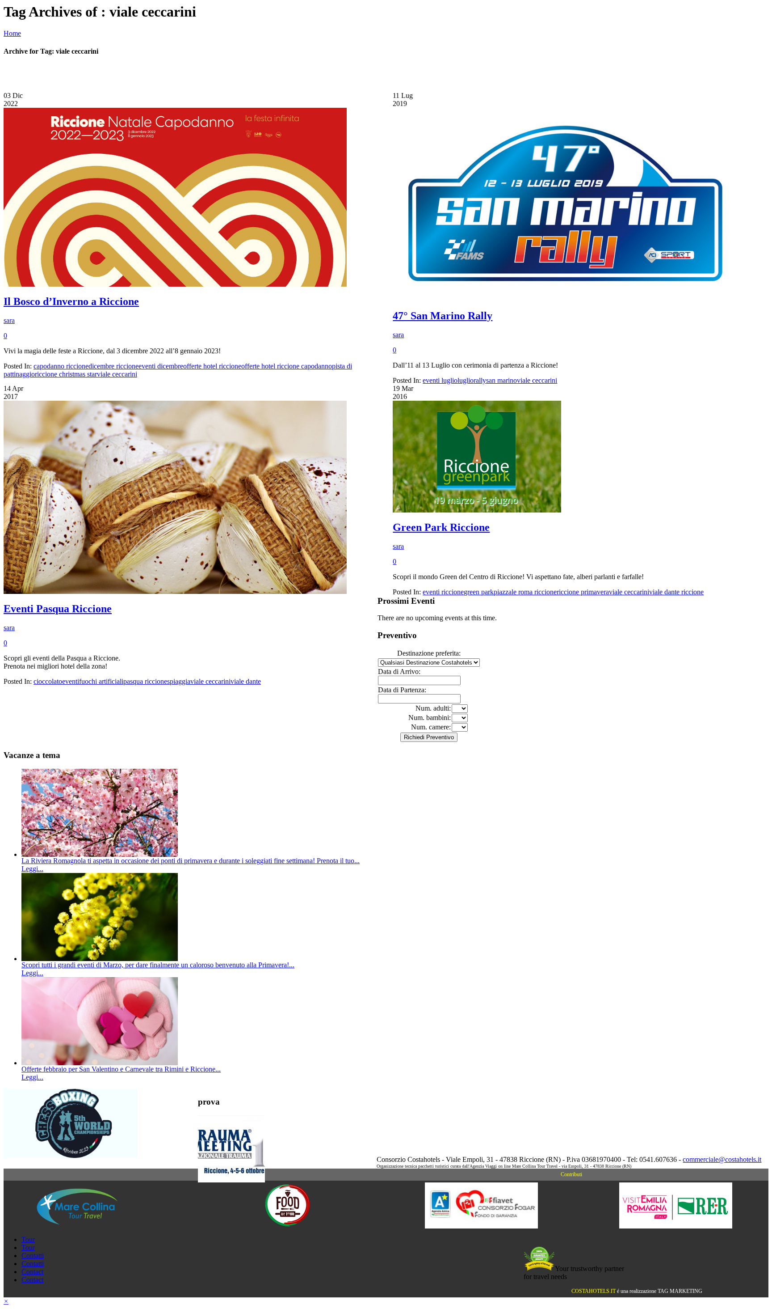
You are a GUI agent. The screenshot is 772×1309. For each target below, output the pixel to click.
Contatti (32, 1255)
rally (480, 380)
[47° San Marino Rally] (564, 298)
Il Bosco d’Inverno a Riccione (71, 301)
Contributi (571, 1174)
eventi (70, 681)
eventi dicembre (160, 366)
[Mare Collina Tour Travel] (93, 1226)
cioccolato (48, 681)
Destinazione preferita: (429, 653)
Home (12, 33)
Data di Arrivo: (399, 671)
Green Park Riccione (441, 527)
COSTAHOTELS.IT (593, 1291)
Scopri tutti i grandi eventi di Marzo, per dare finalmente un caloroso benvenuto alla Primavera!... (157, 965)
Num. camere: (431, 727)
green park (479, 592)
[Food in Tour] (287, 1226)
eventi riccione (443, 592)
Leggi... (32, 869)
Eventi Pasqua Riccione (58, 608)
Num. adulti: (433, 708)
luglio (465, 380)
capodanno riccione (61, 366)
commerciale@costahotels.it (722, 1159)
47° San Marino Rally (442, 316)
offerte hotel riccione (212, 366)
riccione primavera (583, 592)
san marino (501, 380)
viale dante (246, 681)
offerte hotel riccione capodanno (286, 366)
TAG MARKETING (680, 1291)
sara (9, 320)
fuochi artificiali (101, 681)
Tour (28, 1239)
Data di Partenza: (402, 690)
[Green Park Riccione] (477, 510)
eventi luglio (440, 380)
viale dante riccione (676, 592)
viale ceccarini (117, 374)
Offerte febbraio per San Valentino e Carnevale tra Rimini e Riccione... (121, 1069)
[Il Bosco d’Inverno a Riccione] (175, 284)
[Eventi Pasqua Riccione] (175, 591)
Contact (32, 1271)
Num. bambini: (429, 717)
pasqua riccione (145, 681)
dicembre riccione (113, 366)
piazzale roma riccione (525, 592)
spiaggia (178, 681)
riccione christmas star (66, 374)
